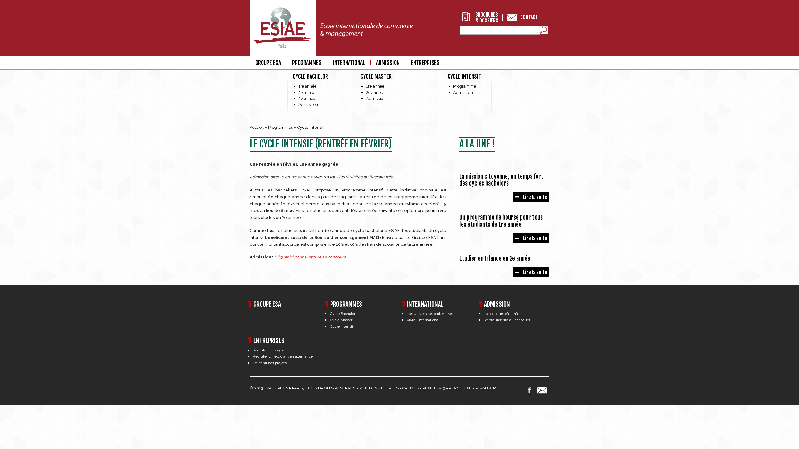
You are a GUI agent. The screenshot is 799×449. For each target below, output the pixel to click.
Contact (529, 17)
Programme (464, 86)
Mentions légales (379, 388)
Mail (542, 390)
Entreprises (425, 63)
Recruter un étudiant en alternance (283, 356)
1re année (307, 86)
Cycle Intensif (464, 76)
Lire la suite (535, 197)
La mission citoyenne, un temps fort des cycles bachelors (501, 180)
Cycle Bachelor (310, 76)
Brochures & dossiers (486, 16)
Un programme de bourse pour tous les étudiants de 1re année (501, 221)
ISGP (491, 388)
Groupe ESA (268, 63)
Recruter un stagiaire (271, 350)
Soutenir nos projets (270, 363)
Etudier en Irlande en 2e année (494, 258)
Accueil (257, 127)
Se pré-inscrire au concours (506, 320)
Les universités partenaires (430, 313)
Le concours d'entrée (501, 313)
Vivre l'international (423, 320)
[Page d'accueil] (332, 29)
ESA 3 (439, 388)
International (349, 63)
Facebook (529, 390)
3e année (306, 98)
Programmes (306, 63)
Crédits (410, 388)
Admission (308, 104)
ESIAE (466, 388)
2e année (306, 92)
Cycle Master (376, 76)
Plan (428, 388)
